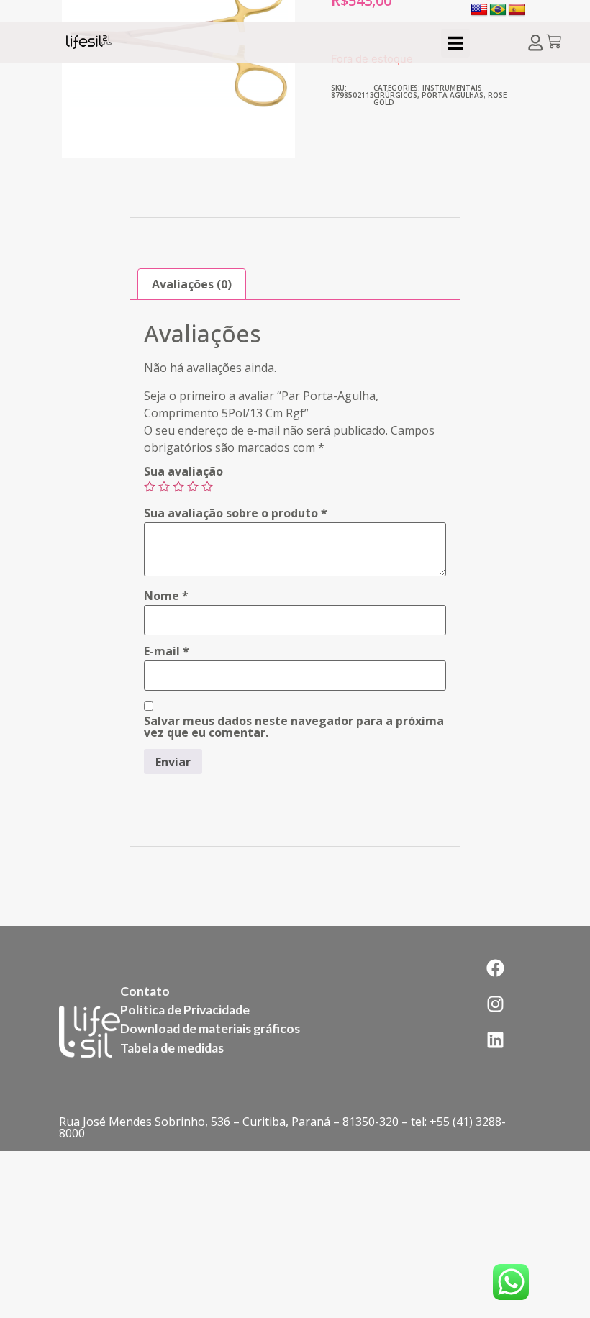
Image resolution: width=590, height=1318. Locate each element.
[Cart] (553, 42)
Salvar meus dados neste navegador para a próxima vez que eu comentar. (294, 726)
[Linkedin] (496, 1040)
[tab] (191, 284)
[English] (479, 10)
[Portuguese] (498, 10)
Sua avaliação (183, 471)
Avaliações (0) (192, 284)
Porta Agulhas (453, 95)
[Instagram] (496, 1004)
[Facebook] (496, 968)
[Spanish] (516, 10)
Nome (166, 595)
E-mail (166, 651)
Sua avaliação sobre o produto (235, 513)
